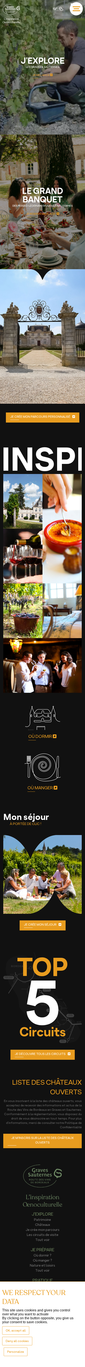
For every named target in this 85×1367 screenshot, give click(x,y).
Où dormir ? (42, 1255)
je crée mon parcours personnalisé (40, 416)
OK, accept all (16, 1330)
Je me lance (41, 75)
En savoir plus (40, 398)
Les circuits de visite (42, 1234)
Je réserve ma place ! (41, 213)
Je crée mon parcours (43, 1229)
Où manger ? (42, 1260)
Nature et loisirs (42, 1265)
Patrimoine (42, 1219)
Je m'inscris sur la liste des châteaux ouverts (42, 1140)
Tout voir (42, 1239)
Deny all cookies (17, 1341)
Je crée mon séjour (40, 924)
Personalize (15, 1351)
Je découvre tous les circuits (40, 1054)
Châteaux (42, 1224)
